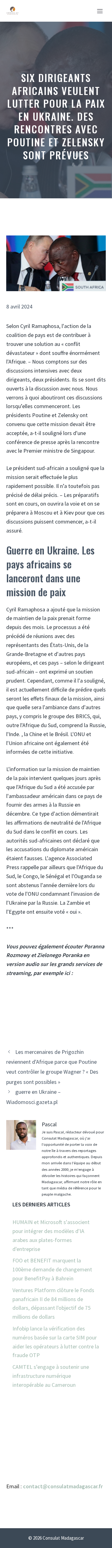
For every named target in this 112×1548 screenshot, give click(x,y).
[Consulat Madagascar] (12, 11)
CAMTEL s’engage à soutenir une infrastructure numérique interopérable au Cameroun (50, 1375)
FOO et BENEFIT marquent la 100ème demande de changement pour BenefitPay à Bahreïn (52, 1269)
